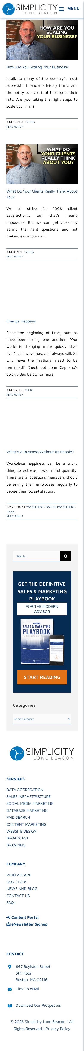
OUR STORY (16, 881)
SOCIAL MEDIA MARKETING (30, 803)
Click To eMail (27, 989)
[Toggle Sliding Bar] (70, 9)
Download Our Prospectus (38, 1005)
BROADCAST (17, 838)
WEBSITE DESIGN (21, 831)
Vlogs (31, 122)
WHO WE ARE (18, 875)
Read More (13, 126)
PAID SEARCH (18, 817)
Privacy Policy (58, 1028)
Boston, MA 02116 (31, 979)
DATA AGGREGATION (24, 789)
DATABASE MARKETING (27, 810)
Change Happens (21, 321)
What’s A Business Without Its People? (40, 451)
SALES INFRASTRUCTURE (28, 796)
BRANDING (15, 845)
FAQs (11, 902)
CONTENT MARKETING (26, 824)
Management (34, 506)
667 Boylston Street (33, 966)
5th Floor (23, 973)
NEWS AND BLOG (21, 888)
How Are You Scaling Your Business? (37, 67)
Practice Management (59, 506)
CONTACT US (18, 895)
